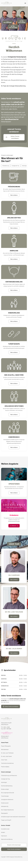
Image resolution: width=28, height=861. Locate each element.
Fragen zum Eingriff (6, 820)
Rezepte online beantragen (14, 844)
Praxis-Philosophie (6, 746)
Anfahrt (3, 832)
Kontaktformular (5, 829)
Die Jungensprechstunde (7, 792)
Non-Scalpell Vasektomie (7, 809)
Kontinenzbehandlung (6, 785)
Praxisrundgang (5, 766)
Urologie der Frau (15, 165)
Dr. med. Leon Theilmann (7, 753)
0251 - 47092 (7, 727)
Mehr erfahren (14, 195)
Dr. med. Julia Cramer (6, 756)
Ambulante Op (4, 806)
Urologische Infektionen (7, 799)
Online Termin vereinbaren (15, 137)
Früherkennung (5, 165)
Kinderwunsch (4, 803)
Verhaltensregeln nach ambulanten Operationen (13, 816)
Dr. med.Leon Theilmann (13, 27)
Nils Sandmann (7, 22)
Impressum (4, 835)
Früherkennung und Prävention (9, 775)
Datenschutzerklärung (6, 839)
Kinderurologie (5, 789)
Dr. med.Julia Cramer (21, 22)
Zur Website (15, 525)
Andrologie (24, 165)
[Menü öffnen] (25, 3)
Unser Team (4, 759)
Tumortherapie (5, 796)
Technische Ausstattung (7, 763)
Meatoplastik (4, 813)
